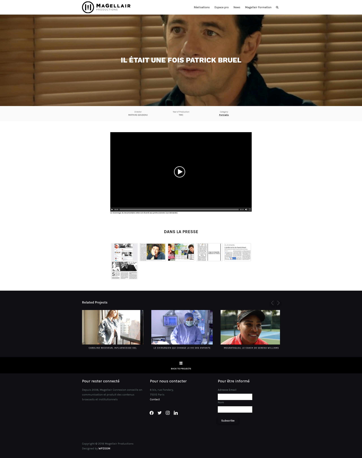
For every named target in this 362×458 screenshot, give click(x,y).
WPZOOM (104, 448)
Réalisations (202, 7)
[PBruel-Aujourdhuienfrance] (209, 252)
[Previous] (273, 303)
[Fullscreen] (250, 209)
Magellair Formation (258, 7)
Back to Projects (181, 368)
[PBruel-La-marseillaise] (124, 270)
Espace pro (222, 7)
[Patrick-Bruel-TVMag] (153, 252)
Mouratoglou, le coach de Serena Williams (251, 347)
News (236, 7)
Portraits (224, 115)
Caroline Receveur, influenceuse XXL (113, 347)
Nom (221, 402)
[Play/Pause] (112, 209)
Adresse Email (227, 389)
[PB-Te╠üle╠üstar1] (181, 252)
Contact (155, 399)
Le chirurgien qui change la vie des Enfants (182, 347)
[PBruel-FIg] (237, 252)
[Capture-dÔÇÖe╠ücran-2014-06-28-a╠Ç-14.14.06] (124, 252)
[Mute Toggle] (246, 209)
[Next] (278, 303)
